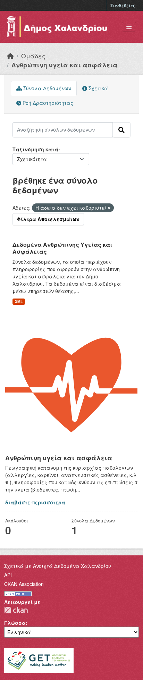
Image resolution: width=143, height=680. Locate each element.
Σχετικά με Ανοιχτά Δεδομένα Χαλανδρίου (57, 565)
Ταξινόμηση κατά (35, 149)
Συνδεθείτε (122, 5)
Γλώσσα (15, 622)
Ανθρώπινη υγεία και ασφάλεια (64, 64)
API (8, 574)
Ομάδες (33, 55)
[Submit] (121, 129)
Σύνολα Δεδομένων (46, 88)
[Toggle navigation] (129, 27)
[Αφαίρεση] (109, 208)
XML (19, 301)
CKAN (16, 610)
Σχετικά (97, 88)
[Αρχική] (10, 55)
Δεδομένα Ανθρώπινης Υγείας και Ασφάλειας (62, 248)
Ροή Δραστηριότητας (47, 102)
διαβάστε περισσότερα (35, 502)
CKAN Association (24, 583)
